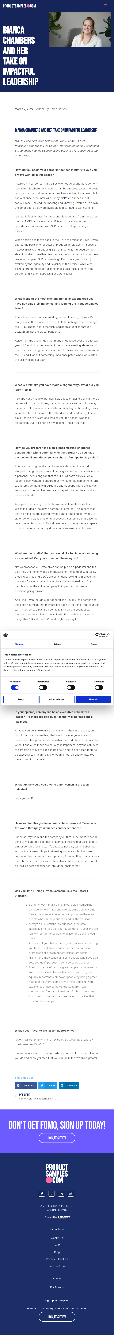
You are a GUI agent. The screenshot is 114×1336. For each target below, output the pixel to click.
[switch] (43, 687)
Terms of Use (57, 1266)
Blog (57, 1252)
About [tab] (94, 644)
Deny (21, 699)
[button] (26, 1085)
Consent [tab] (19, 644)
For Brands (57, 1287)
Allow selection (57, 699)
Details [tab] (57, 644)
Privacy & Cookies (57, 1259)
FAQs (57, 1244)
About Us (57, 1237)
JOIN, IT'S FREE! (57, 1138)
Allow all (93, 699)
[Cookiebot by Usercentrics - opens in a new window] (98, 635)
